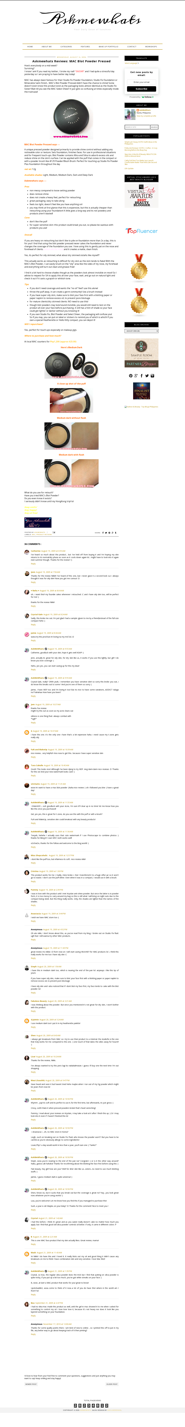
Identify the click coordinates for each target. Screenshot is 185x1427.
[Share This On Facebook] (103, 533)
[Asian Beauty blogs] (139, 283)
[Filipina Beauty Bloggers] (139, 317)
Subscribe (141, 89)
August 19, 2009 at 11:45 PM (55, 948)
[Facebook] (141, 377)
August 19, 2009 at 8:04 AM (52, 590)
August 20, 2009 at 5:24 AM (52, 1019)
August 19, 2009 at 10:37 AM (48, 704)
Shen (33, 1035)
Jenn (33, 572)
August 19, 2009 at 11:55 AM (60, 802)
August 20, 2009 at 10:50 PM (60, 1099)
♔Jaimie (35, 1019)
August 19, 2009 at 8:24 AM (55, 614)
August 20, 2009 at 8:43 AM (48, 1035)
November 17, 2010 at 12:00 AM (57, 1324)
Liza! (33, 1056)
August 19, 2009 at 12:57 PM (61, 855)
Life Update (129, 168)
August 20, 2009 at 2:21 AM (60, 1001)
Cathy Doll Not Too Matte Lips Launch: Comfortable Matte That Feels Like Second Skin (141, 162)
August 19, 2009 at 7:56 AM (48, 572)
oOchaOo (35, 784)
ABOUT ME (47, 46)
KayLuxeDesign (114, 1410)
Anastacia (36, 913)
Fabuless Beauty (39, 1001)
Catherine (35, 551)
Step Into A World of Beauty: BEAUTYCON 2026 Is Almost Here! (140, 155)
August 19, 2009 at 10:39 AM (60, 749)
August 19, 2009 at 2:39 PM (51, 889)
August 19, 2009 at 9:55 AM (60, 649)
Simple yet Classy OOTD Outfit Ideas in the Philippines (141, 143)
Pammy (34, 889)
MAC (33, 534)
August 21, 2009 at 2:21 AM (45, 1236)
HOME (30, 46)
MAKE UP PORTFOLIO (109, 46)
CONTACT (132, 46)
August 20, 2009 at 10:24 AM (48, 1056)
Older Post (112, 1384)
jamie (33, 633)
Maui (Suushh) (38, 1080)
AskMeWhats (37, 649)
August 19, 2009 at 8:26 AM (49, 633)
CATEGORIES (66, 46)
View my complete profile (146, 116)
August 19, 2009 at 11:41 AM (53, 784)
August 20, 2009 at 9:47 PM (57, 1080)
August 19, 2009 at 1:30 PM (51, 871)
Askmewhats (92, 19)
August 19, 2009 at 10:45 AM (56, 765)
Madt (33, 1252)
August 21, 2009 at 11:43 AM (49, 1252)
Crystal (34, 1218)
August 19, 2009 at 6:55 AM (53, 551)
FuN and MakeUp (39, 749)
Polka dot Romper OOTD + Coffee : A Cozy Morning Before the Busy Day (141, 149)
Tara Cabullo (37, 765)
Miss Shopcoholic (39, 855)
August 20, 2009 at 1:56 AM (49, 966)
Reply (33, 563)
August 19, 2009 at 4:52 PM (55, 929)
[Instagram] (152, 377)
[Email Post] (53, 532)
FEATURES (85, 46)
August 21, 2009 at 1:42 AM (51, 1218)
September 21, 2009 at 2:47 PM (49, 1303)
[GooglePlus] (136, 377)
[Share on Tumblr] (116, 533)
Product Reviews (44, 534)
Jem (33, 704)
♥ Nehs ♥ (35, 590)
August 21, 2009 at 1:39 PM (60, 1271)
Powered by (135, 97)
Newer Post (31, 1384)
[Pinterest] (131, 377)
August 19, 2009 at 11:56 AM (60, 831)
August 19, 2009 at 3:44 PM (54, 913)
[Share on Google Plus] (112, 533)
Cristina (34, 871)
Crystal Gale (37, 614)
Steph (34, 966)
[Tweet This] (106, 533)
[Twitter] (147, 377)
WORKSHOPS (151, 46)
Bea (33, 1303)
